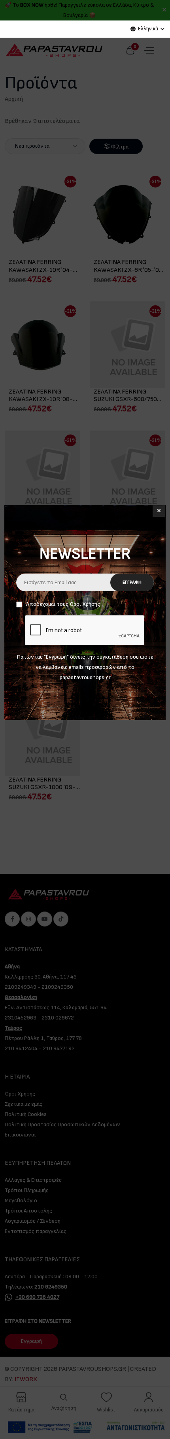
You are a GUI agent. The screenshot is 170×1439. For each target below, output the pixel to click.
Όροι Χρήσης (85, 604)
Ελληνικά (148, 29)
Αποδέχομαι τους (63, 604)
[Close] (158, 511)
